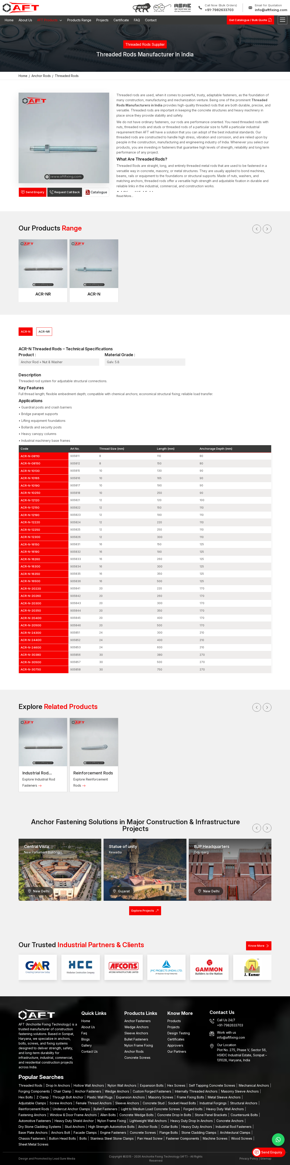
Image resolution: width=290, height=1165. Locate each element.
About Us (25, 20)
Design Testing (178, 1033)
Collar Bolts (170, 1127)
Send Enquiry (35, 192)
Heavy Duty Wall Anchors (225, 1109)
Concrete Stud (154, 1103)
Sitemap (265, 1158)
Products (174, 1021)
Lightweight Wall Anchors (149, 1121)
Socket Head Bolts (182, 1103)
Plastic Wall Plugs (100, 1097)
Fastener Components (183, 1138)
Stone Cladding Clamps (199, 1132)
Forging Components (35, 1091)
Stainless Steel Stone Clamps (112, 1138)
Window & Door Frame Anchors (74, 1115)
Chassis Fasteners (32, 1138)
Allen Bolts (108, 1115)
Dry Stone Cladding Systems (40, 1127)
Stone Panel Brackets (211, 1115)
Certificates (175, 1039)
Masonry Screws (161, 1097)
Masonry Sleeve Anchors (240, 1091)
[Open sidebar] (282, 20)
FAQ (137, 20)
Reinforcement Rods (93, 773)
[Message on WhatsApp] (278, 1139)
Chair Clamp (62, 1091)
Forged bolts (193, 1109)
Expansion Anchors (131, 1097)
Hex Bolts (26, 1097)
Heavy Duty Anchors (197, 1127)
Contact (151, 20)
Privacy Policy (248, 1158)
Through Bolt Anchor (68, 1097)
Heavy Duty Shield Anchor (75, 1121)
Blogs (85, 1039)
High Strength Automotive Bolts (111, 1127)
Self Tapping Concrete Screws (212, 1085)
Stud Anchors (75, 1127)
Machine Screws (215, 1138)
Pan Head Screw (150, 1138)
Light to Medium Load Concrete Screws (151, 1109)
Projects (102, 20)
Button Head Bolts (63, 1138)
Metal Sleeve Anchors (225, 1097)
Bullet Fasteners (136, 1039)
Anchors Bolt (61, 1132)
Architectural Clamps (235, 1132)
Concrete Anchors (230, 1121)
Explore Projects (142, 910)
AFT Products (47, 20)
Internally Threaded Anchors (196, 1091)
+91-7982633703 (219, 10)
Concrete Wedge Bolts (137, 1115)
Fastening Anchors (33, 1115)
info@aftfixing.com (271, 10)
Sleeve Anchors (136, 1033)
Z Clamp (43, 1097)
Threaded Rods (31, 1085)
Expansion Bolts (152, 1085)
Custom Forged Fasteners (152, 1091)
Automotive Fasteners (35, 1121)
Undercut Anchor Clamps (72, 1109)
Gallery (86, 1045)
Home (9, 20)
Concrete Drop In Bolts (174, 1115)
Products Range (79, 20)
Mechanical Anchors (254, 1085)
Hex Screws (176, 1085)
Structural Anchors (244, 1103)
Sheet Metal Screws (33, 1144)
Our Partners (176, 1051)
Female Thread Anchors (94, 1103)
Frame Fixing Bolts (191, 1097)
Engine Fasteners (113, 1132)
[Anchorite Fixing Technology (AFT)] (21, 7)
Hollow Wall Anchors (89, 1085)
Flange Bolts (169, 1132)
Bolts (84, 1138)
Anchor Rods (134, 1051)
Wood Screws (242, 1138)
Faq (84, 1033)
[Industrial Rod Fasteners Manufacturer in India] (43, 742)
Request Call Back (67, 192)
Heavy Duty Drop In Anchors (192, 1121)
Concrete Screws (137, 1057)
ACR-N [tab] (25, 331)
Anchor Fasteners (137, 1021)
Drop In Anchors (58, 1085)
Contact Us (89, 1051)
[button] (256, 229)
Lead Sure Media (64, 1158)
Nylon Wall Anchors (122, 1085)
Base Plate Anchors (33, 1132)
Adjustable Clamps (33, 1103)
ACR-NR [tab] (44, 331)
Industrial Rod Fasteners (234, 1127)
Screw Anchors (61, 1103)
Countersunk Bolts (245, 1115)
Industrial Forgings (213, 1103)
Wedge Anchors (136, 1027)
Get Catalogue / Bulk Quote (248, 20)
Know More (256, 945)
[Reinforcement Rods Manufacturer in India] (94, 742)
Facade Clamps (86, 1132)
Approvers (175, 1045)
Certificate (121, 20)
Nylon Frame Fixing (138, 1045)
